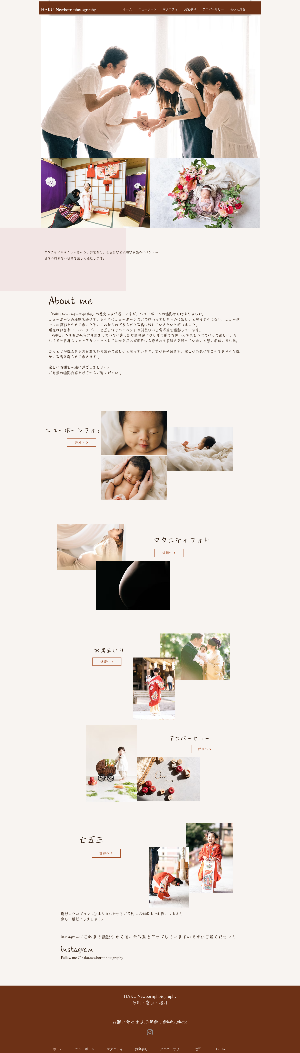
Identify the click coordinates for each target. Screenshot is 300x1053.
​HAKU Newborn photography (68, 9)
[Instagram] (150, 1032)
